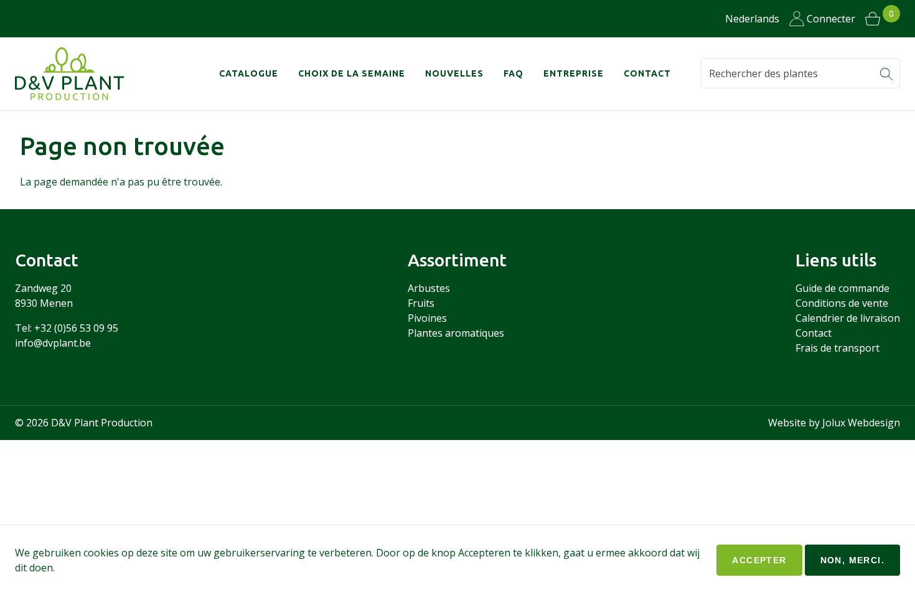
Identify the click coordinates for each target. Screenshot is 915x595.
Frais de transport (837, 348)
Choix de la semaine (351, 73)
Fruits (421, 303)
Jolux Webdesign (861, 422)
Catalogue (248, 73)
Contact (647, 73)
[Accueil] (77, 73)
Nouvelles (454, 73)
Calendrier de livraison (847, 318)
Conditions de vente (841, 303)
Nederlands (752, 19)
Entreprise (573, 73)
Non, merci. (852, 560)
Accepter (759, 560)
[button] (886, 73)
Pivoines (427, 318)
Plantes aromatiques (456, 333)
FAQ (513, 73)
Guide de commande (842, 288)
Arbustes (429, 288)
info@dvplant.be (53, 343)
